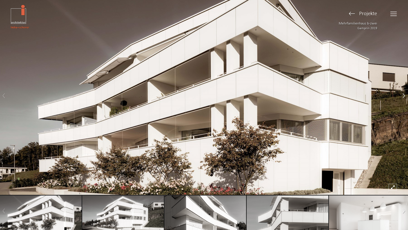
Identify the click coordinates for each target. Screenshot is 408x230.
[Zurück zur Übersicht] (352, 14)
